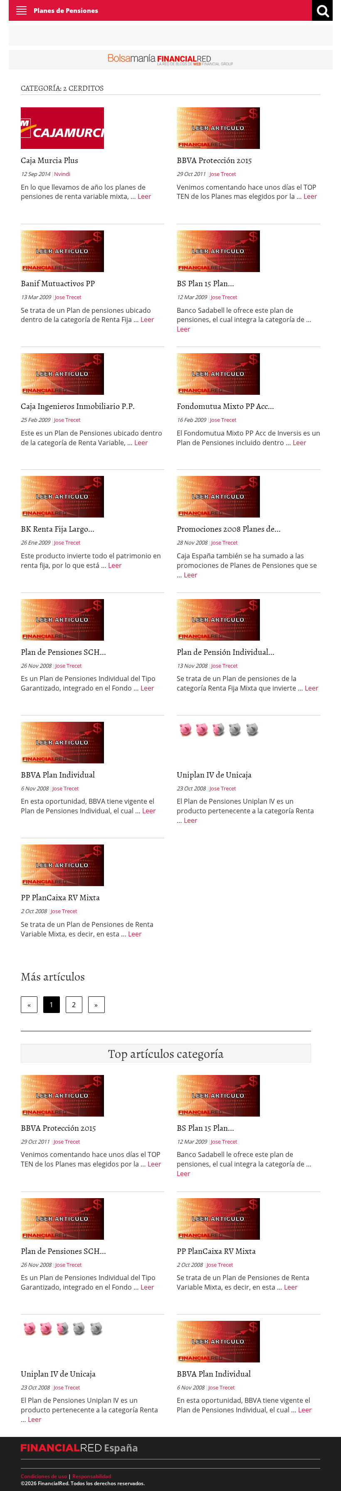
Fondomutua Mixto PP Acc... (225, 405)
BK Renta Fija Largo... (57, 528)
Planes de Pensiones (66, 10)
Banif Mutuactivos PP (58, 283)
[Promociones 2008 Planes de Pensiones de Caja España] (218, 495)
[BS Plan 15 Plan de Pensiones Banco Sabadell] (218, 250)
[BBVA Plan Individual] (62, 741)
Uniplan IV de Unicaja (214, 774)
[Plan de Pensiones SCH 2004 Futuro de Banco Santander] (62, 619)
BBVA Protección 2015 (214, 160)
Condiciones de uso (44, 1476)
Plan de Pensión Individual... (225, 651)
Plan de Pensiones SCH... (63, 651)
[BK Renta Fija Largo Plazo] (62, 495)
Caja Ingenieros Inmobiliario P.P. (78, 405)
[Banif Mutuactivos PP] (62, 250)
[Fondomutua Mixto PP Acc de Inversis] (218, 373)
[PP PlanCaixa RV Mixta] (62, 864)
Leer (144, 196)
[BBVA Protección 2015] (218, 127)
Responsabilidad (91, 1476)
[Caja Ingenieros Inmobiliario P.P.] (62, 373)
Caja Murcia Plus (49, 160)
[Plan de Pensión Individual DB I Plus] (218, 619)
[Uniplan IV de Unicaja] (218, 728)
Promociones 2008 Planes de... (229, 528)
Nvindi (62, 174)
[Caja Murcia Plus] (62, 127)
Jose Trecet (223, 174)
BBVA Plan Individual (58, 774)
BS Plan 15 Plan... (205, 283)
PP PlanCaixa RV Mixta (60, 897)
